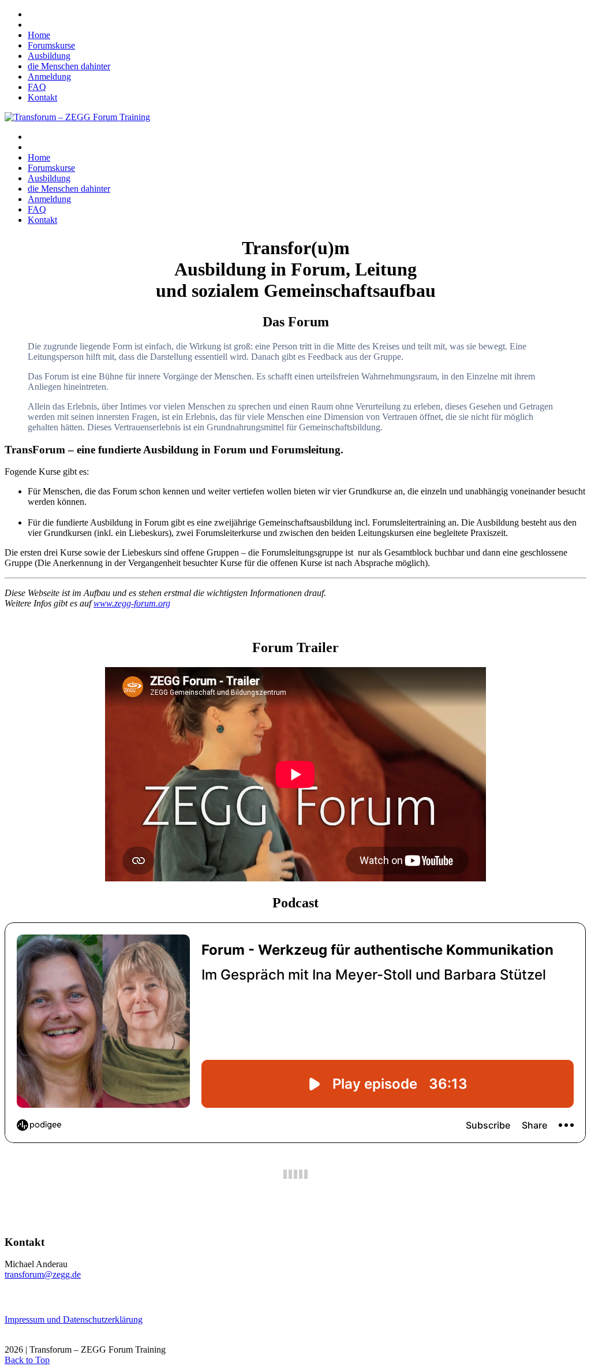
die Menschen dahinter (69, 66)
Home (39, 35)
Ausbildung (49, 56)
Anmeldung (49, 76)
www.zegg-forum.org (131, 603)
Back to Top (27, 1360)
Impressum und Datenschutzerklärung (74, 1319)
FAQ (37, 87)
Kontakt (42, 97)
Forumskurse (51, 45)
